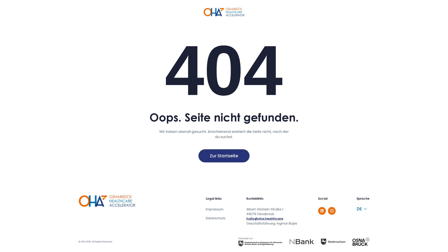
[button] (363, 209)
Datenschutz (215, 218)
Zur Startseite (224, 156)
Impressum (214, 209)
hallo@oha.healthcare (264, 218)
